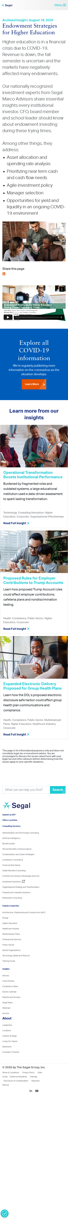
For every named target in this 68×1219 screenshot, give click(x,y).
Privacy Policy (28, 1083)
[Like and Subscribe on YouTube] (36, 1101)
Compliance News (10, 996)
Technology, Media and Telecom (16, 966)
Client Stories (8, 991)
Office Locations (9, 830)
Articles (5, 986)
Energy (5, 928)
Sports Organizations (11, 960)
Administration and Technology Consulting (20, 843)
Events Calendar (9, 1002)
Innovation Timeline (10, 1062)
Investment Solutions (11, 892)
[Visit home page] (22, 813)
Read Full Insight (15, 525)
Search (58, 792)
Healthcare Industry (10, 939)
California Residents (18, 1087)
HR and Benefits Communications (16, 859)
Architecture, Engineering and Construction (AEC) (23, 922)
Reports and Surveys (11, 1007)
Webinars (6, 1018)
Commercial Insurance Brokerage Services (20, 886)
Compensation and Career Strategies (18, 864)
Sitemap (33, 1087)
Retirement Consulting (12, 908)
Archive (5, 1023)
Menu (59, 6)
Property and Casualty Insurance (16, 902)
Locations (6, 1040)
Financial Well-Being (11, 875)
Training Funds (8, 971)
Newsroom (7, 1057)
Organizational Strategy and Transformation (20, 897)
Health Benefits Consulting (14, 881)
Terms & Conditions (10, 1083)
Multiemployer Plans (11, 944)
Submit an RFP (9, 825)
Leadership (7, 1035)
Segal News (7, 1013)
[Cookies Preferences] (5, 1213)
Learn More (32, 383)
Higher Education (9, 933)
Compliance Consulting (12, 870)
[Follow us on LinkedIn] (32, 1101)
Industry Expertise (10, 916)
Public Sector (8, 955)
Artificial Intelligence (11, 848)
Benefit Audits (8, 854)
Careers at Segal (9, 1046)
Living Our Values (9, 1051)
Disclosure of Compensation (16, 1091)
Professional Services (11, 949)
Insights (5, 979)
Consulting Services (11, 836)
